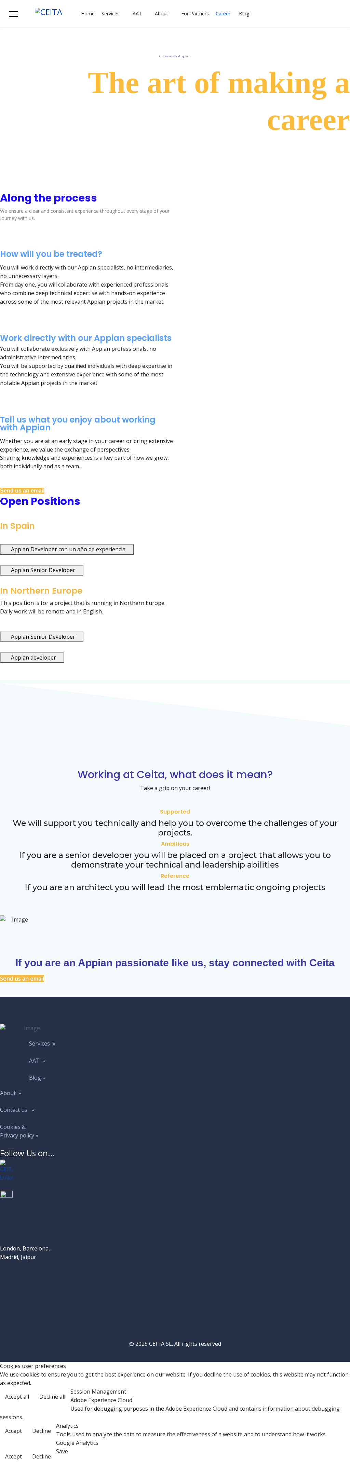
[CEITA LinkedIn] (29, 1171)
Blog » (37, 1077)
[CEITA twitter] (29, 1197)
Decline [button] (41, 1431)
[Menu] (13, 14)
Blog (244, 13)
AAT (137, 13)
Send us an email (22, 491)
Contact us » (17, 1110)
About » (10, 1093)
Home (88, 13)
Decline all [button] (52, 1396)
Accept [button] (13, 1431)
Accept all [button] (17, 1396)
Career (223, 13)
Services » (42, 1043)
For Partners (195, 13)
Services (111, 13)
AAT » (37, 1060)
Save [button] (62, 1451)
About (161, 13)
